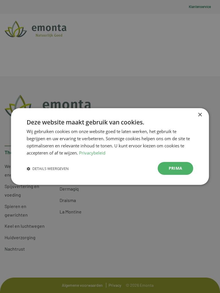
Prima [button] (175, 168)
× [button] (200, 115)
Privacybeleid (92, 153)
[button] (48, 168)
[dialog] (110, 146)
